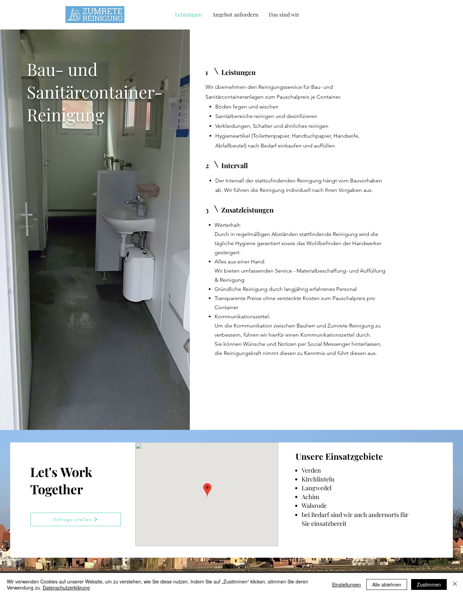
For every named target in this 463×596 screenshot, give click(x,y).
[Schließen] (455, 584)
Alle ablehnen (386, 584)
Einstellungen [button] (346, 584)
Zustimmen (429, 584)
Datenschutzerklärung (66, 587)
